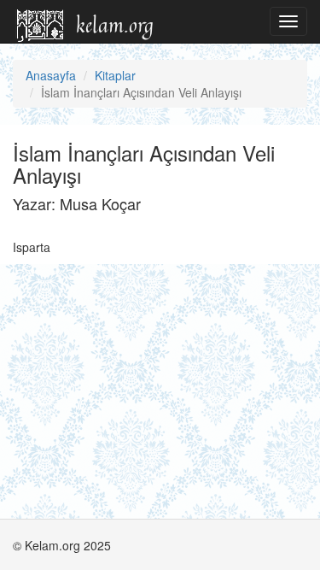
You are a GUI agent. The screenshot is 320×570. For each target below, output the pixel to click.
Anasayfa (51, 75)
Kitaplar (115, 75)
